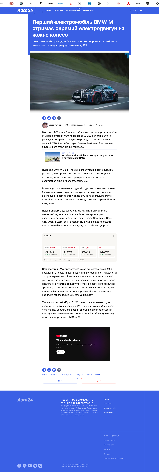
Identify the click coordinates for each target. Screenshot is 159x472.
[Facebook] (19, 466)
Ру (141, 10)
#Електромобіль (67, 375)
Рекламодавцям (109, 440)
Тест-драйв (58, 10)
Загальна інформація (111, 436)
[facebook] (49, 118)
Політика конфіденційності (113, 459)
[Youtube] (30, 466)
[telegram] (44, 118)
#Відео (80, 375)
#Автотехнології (49, 375)
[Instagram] (40, 466)
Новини (48, 10)
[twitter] (54, 118)
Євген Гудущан (56, 125)
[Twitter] (24, 466)
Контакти (107, 454)
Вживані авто (88, 10)
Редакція (107, 449)
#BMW (97, 375)
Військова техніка (73, 10)
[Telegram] (35, 466)
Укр (134, 10)
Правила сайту (109, 445)
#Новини (89, 375)
